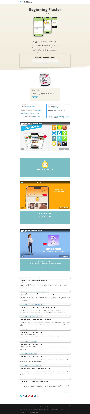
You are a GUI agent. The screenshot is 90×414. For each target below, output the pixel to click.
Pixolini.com (47, 406)
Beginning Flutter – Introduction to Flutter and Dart (35, 381)
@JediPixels (54, 409)
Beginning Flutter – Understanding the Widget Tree (35, 319)
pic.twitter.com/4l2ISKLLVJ (35, 114)
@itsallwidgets (39, 110)
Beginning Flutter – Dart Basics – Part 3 (31, 332)
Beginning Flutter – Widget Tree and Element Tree (35, 368)
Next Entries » (67, 392)
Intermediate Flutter (24, 282)
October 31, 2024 (63, 117)
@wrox (27, 411)
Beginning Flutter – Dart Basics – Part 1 (31, 356)
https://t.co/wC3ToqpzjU (53, 107)
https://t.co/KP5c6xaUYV (31, 106)
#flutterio (28, 114)
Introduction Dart (23, 320)
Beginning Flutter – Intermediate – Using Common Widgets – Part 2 (40, 294)
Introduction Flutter (31, 320)
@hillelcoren (23, 113)
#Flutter (37, 113)
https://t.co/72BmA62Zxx (31, 113)
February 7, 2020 (36, 116)
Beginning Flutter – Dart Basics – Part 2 (31, 344)
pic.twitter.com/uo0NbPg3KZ (64, 116)
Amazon (35, 97)
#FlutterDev (23, 114)
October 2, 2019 (34, 412)
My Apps (45, 174)
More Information (45, 220)
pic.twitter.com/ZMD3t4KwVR (35, 411)
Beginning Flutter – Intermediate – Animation (33, 280)
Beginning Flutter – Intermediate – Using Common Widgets (38, 307)
